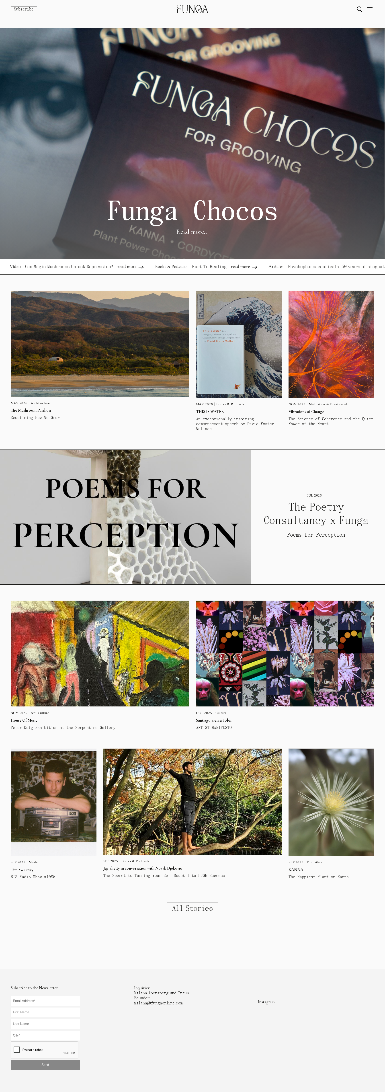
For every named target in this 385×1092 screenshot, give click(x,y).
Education (314, 862)
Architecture (40, 403)
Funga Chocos (192, 211)
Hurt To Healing (141, 266)
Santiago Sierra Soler (214, 720)
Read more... (192, 232)
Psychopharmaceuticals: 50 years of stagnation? (273, 266)
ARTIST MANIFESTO (214, 727)
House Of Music (24, 720)
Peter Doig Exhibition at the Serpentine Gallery (63, 727)
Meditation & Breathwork (328, 404)
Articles (207, 266)
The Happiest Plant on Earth (319, 876)
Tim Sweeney (22, 869)
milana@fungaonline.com (158, 1003)
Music (33, 862)
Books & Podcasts (103, 266)
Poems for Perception (316, 535)
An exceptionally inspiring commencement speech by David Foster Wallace (235, 424)
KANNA (296, 869)
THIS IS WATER (210, 411)
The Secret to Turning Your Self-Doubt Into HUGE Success (164, 875)
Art (33, 713)
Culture (43, 713)
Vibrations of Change (306, 411)
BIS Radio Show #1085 (33, 876)
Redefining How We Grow (35, 417)
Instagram (266, 1002)
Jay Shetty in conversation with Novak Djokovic (142, 868)
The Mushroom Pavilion (31, 410)
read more (58, 266)
